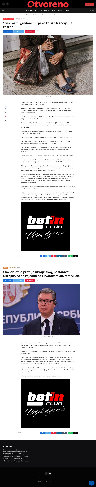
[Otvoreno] (48, 4)
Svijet (53, 10)
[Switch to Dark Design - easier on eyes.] (91, 10)
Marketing (56, 478)
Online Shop (89, 4)
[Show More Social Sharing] (37, 31)
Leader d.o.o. (55, 481)
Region (46, 10)
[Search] (93, 10)
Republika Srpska (8, 18)
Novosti (37, 10)
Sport (60, 10)
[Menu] (3, 10)
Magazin (67, 10)
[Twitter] (5, 108)
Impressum (47, 478)
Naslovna (29, 10)
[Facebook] (5, 104)
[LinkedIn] (5, 112)
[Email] (5, 120)
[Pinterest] (5, 116)
